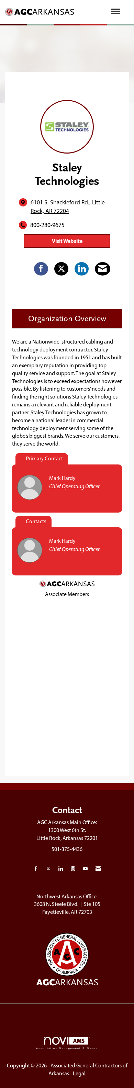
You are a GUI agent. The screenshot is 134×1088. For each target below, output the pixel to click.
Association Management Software (67, 1048)
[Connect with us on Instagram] (73, 869)
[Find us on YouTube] (85, 869)
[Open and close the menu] (100, 11)
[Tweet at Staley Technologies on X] (61, 269)
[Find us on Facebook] (36, 869)
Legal (79, 1073)
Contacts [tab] (36, 521)
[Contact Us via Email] (98, 869)
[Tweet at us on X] (48, 869)
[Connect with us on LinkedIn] (60, 869)
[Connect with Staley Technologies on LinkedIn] (81, 269)
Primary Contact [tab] (44, 459)
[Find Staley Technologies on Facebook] (41, 269)
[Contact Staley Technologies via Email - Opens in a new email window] (102, 269)
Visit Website (67, 240)
